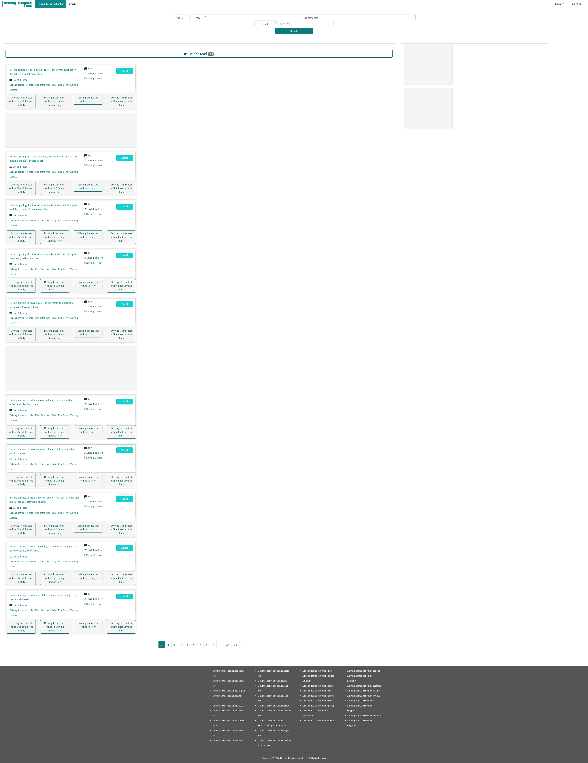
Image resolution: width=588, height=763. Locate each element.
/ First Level (62, 84)
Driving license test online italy (317, 670)
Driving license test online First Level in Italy (121, 101)
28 (235, 644)
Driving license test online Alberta (274, 705)
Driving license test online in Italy (88, 99)
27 (227, 644)
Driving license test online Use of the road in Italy (21, 101)
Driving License (94, 78)
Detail (124, 71)
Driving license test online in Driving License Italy (54, 101)
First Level (98, 73)
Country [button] (559, 4)
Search (72, 4)
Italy (89, 68)
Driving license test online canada (363, 670)
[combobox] (181, 17)
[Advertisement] (71, 130)
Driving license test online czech (318, 720)
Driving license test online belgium (364, 715)
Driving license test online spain (317, 685)
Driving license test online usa (316, 690)
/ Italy (53, 84)
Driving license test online (51, 4)
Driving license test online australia (364, 685)
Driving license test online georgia (363, 695)
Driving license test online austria (318, 695)
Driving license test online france (318, 700)
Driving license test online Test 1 (228, 705)
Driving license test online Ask (272, 680)
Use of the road (20, 80)
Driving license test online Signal (229, 690)
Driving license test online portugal (319, 705)
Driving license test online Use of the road (29, 84)
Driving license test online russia (363, 700)
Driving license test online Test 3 (228, 740)
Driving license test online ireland (363, 690)
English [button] (575, 4)
